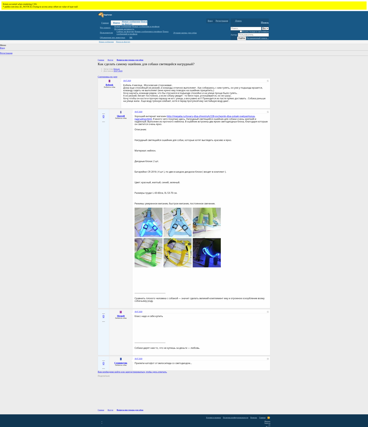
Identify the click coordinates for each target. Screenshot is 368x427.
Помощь (253, 418)
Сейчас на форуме (125, 31)
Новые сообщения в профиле (146, 26)
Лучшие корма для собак (185, 33)
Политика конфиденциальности (235, 418)
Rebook (117, 69)
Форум (116, 23)
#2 (268, 112)
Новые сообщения (131, 21)
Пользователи (106, 32)
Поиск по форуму (123, 42)
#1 (268, 81)
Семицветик (120, 363)
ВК (131, 37)
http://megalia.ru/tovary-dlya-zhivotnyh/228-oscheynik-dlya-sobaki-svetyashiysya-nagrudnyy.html (195, 117)
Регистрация (6, 53)
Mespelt (121, 316)
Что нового (105, 27)
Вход (2, 48)
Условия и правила (213, 418)
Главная (105, 23)
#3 (268, 312)
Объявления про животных (112, 37)
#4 (268, 359)
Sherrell (121, 116)
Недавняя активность (124, 29)
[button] (112, 27)
